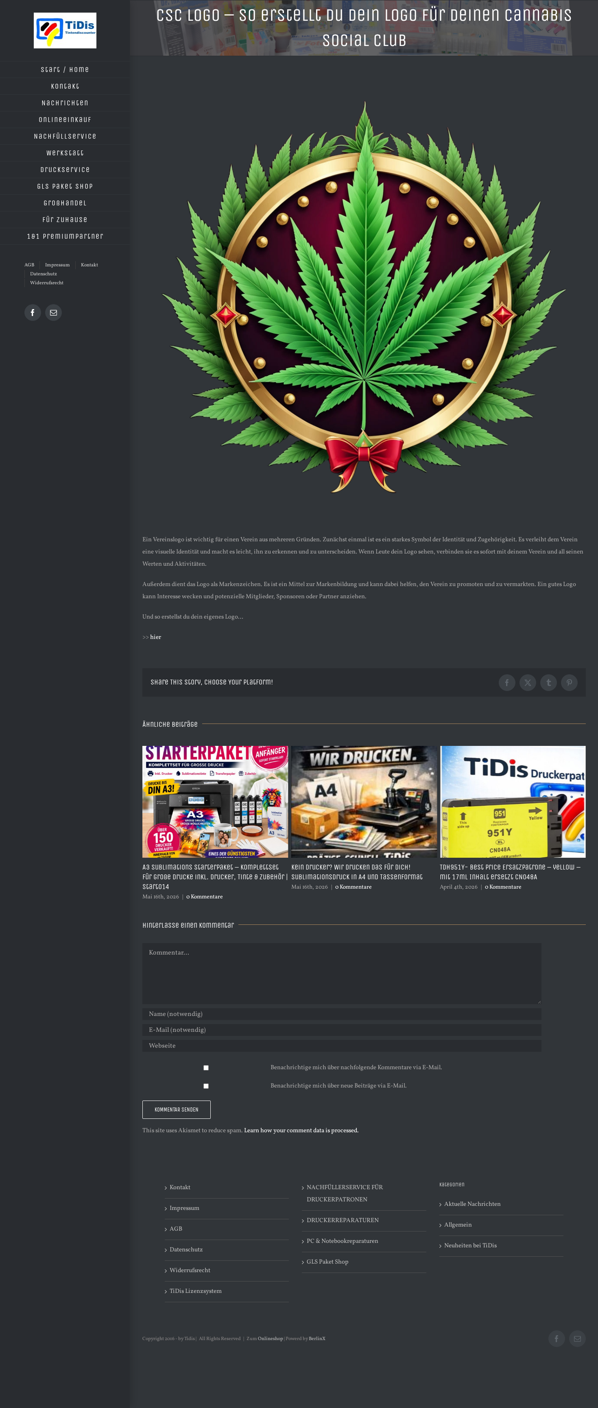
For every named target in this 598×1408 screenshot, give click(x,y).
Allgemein (458, 1225)
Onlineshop (270, 1339)
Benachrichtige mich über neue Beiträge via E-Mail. (339, 1086)
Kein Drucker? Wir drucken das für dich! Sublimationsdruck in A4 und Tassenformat (208, 872)
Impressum (184, 1208)
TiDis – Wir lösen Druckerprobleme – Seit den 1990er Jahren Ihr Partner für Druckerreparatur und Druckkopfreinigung (512, 877)
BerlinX (317, 1339)
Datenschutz (186, 1250)
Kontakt (180, 1188)
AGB (176, 1229)
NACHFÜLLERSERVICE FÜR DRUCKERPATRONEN (345, 1194)
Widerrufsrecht (190, 1270)
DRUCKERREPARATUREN (343, 1220)
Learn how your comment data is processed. (301, 1131)
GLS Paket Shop (328, 1262)
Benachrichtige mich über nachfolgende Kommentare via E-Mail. (356, 1068)
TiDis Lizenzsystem (196, 1291)
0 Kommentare (204, 887)
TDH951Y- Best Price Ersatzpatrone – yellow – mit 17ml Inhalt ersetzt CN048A (361, 872)
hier (155, 637)
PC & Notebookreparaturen (342, 1241)
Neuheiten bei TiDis (470, 1246)
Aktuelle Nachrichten (472, 1204)
